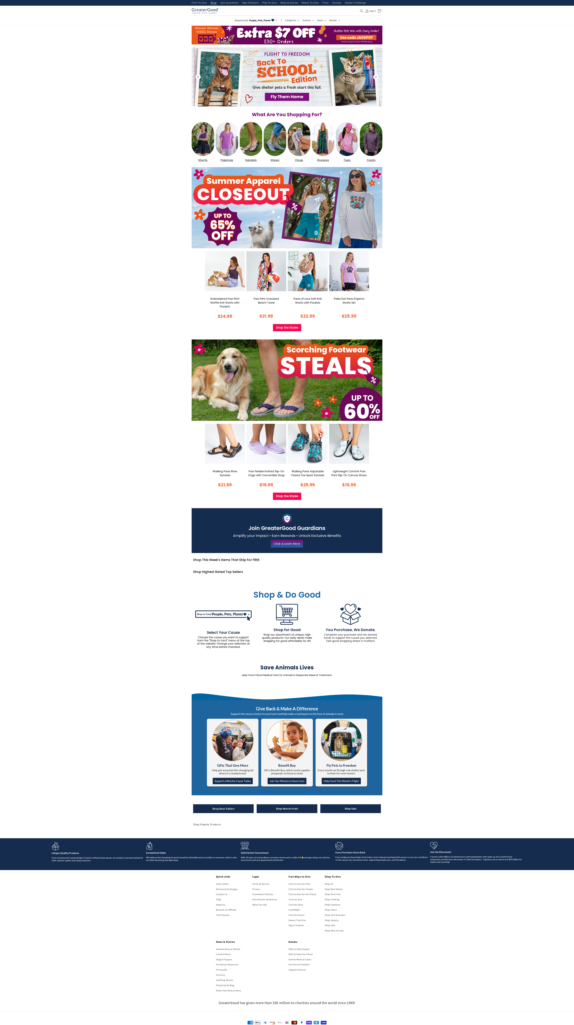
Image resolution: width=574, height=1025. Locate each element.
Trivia (325, 2)
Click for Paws (295, 904)
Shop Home (331, 909)
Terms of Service (261, 883)
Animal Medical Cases (299, 959)
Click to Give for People (300, 889)
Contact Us (221, 894)
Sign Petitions (250, 2)
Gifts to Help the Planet (300, 954)
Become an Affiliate (226, 909)
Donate (336, 2)
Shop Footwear (333, 904)
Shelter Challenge (355, 2)
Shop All (329, 883)
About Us (220, 904)
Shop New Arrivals (287, 808)
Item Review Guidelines (264, 899)
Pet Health (221, 969)
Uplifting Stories (224, 979)
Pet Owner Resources (227, 964)
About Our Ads (259, 904)
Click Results (222, 914)
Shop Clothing (332, 899)
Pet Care (220, 974)
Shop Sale (351, 808)
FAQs (218, 899)
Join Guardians (229, 2)
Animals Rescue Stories (228, 949)
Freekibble (294, 909)
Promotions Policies (262, 894)
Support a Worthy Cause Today (233, 781)
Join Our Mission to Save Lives (287, 781)
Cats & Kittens (223, 954)
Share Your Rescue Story (228, 990)
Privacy (256, 889)
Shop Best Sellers (223, 808)
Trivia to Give (295, 899)
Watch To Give (310, 2)
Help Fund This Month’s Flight (341, 781)
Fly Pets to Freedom (299, 964)
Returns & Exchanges (227, 889)
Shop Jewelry (332, 920)
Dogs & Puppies (224, 959)
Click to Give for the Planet (302, 894)
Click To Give (199, 2)
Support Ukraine (297, 969)
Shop (213, 2)
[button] (361, 11)
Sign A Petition (296, 925)
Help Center (222, 883)
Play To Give (269, 2)
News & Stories (289, 2)
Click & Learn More (287, 544)
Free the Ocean (296, 914)
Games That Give (297, 920)
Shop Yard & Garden (335, 914)
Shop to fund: (253, 20)
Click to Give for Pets (299, 883)
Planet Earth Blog (225, 985)
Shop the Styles (287, 328)
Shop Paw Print (333, 894)
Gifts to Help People (298, 949)
